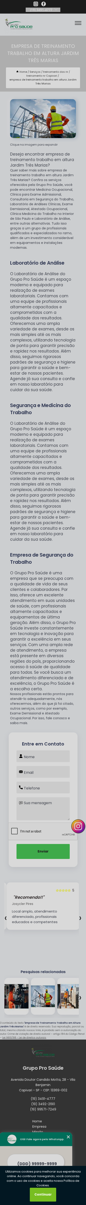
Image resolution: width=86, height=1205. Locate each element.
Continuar (43, 1194)
